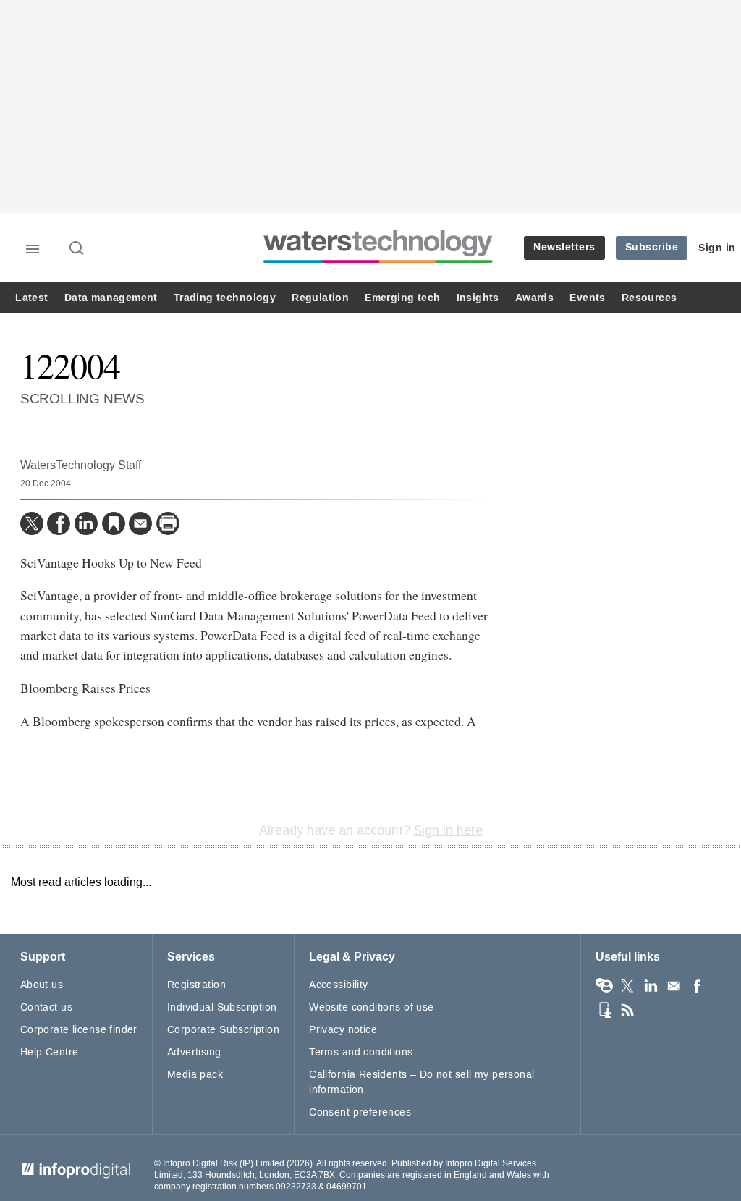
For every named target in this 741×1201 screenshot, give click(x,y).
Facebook (697, 986)
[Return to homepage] (378, 262)
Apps (604, 1010)
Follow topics (604, 986)
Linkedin (650, 986)
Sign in (717, 248)
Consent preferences (360, 1112)
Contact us (46, 1007)
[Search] (77, 249)
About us (41, 985)
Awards (534, 298)
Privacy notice (343, 1030)
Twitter (627, 986)
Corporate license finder (78, 1030)
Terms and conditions (360, 1052)
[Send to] (140, 523)
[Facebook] (58, 523)
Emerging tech (402, 298)
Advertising (194, 1052)
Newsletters (564, 247)
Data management (111, 298)
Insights (478, 298)
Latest (31, 298)
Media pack (195, 1075)
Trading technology (225, 298)
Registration (196, 985)
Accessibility (338, 985)
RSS (627, 1010)
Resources (649, 298)
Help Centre (49, 1052)
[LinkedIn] (86, 523)
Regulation (320, 298)
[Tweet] (31, 523)
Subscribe (652, 247)
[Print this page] (167, 523)
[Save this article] (113, 523)
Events (587, 298)
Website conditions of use (371, 1007)
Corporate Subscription (223, 1030)
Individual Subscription (222, 1007)
